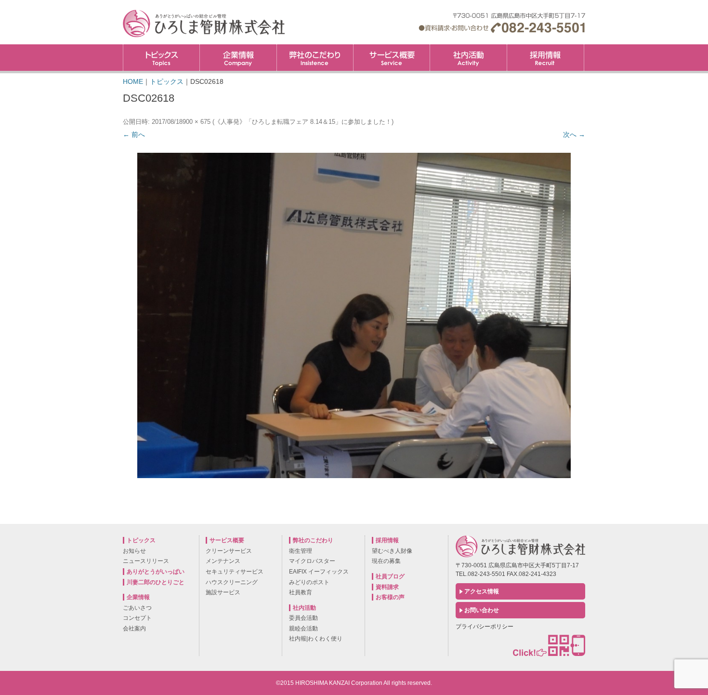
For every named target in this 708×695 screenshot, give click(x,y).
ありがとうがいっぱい (155, 571)
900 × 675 (196, 121)
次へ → (574, 134)
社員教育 (300, 592)
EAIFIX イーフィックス (319, 571)
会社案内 (134, 628)
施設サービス (223, 592)
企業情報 (237, 57)
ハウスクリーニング (232, 582)
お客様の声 (390, 597)
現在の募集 (386, 561)
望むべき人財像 (392, 551)
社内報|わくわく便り (315, 638)
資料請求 (387, 587)
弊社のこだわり (315, 57)
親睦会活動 (303, 628)
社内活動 (468, 57)
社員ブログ (390, 576)
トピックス (161, 57)
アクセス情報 (481, 591)
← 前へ (134, 134)
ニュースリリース (146, 561)
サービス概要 (391, 57)
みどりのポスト (309, 582)
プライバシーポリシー (484, 626)
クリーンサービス (229, 551)
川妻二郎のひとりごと (155, 582)
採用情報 (387, 540)
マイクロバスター (312, 561)
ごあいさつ (137, 607)
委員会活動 (303, 618)
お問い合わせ (481, 610)
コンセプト (137, 618)
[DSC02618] (354, 315)
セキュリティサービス (234, 571)
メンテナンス (223, 561)
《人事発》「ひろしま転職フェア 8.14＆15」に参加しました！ (303, 121)
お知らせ (134, 551)
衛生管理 (300, 551)
